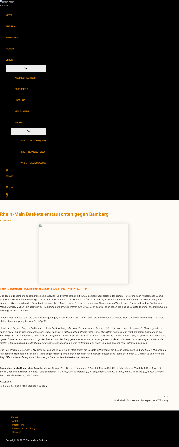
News (9, 15)
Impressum (18, 424)
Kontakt (15, 417)
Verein (9, 59)
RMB (10, 176)
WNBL (11, 187)
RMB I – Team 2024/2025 (32, 151)
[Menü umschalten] (26, 68)
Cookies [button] (16, 432)
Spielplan (11, 26)
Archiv (19, 122)
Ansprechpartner (25, 77)
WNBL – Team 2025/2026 (33, 140)
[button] (15, 59)
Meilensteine (22, 111)
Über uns (20, 100)
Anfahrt (16, 421)
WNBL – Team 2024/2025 (33, 162)
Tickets (10, 48)
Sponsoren (12, 37)
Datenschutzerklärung (24, 428)
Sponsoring (21, 89)
